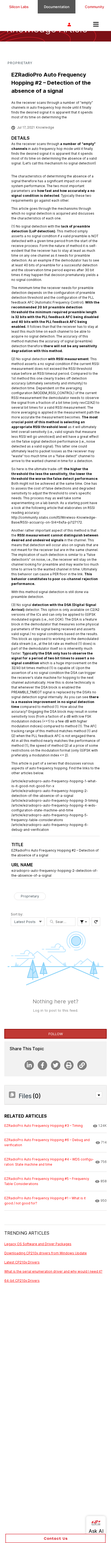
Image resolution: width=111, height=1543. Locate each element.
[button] (99, 1094)
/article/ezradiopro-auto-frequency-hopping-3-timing (54, 800)
